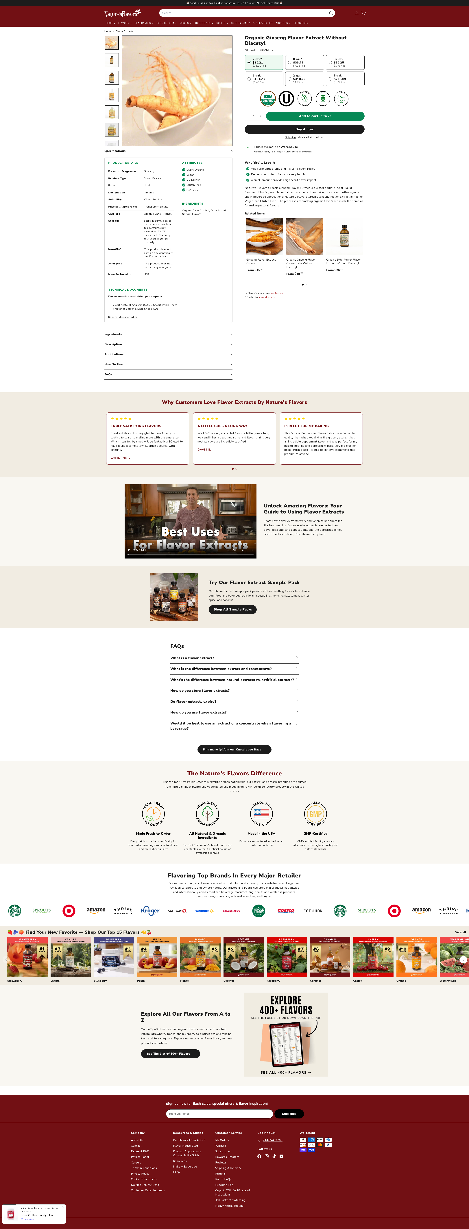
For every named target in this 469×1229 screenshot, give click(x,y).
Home (108, 31)
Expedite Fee (224, 1185)
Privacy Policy (140, 1174)
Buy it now (305, 129)
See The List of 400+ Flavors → (170, 1054)
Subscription (223, 1151)
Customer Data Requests (148, 1190)
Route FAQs (223, 1179)
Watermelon (448, 981)
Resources (301, 23)
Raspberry (273, 981)
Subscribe (289, 1113)
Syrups (184, 23)
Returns (220, 1174)
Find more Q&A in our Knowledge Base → (234, 750)
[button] (363, 13)
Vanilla (55, 981)
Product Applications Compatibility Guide (187, 1153)
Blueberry (100, 981)
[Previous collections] (6, 959)
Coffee (221, 23)
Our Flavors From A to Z (189, 1140)
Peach (141, 981)
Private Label (140, 1157)
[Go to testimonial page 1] (233, 469)
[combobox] (247, 13)
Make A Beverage (185, 1166)
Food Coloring (167, 23)
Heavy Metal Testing (229, 1206)
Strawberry (14, 981)
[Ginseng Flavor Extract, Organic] (264, 236)
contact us (277, 293)
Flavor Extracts (125, 31)
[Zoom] (177, 91)
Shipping (290, 137)
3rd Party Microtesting (230, 1200)
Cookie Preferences (144, 1179)
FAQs (108, 374)
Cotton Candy (240, 23)
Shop (109, 23)
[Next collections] (463, 959)
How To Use (113, 364)
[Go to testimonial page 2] (236, 469)
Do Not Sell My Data (145, 1185)
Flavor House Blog (185, 1146)
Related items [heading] (255, 214)
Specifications (115, 151)
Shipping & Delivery (228, 1168)
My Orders (222, 1140)
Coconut (229, 981)
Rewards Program (227, 1157)
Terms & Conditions (144, 1168)
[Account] (356, 13)
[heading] (122, 13)
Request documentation (123, 317)
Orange (401, 981)
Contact (136, 1146)
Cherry (357, 981)
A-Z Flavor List (263, 23)
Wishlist (220, 1146)
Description (113, 344)
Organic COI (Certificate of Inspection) (232, 1192)
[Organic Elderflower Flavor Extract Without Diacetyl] (344, 236)
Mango (184, 981)
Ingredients (203, 23)
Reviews (221, 1162)
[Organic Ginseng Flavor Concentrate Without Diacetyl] (304, 236)
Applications (114, 354)
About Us (282, 23)
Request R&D (140, 1151)
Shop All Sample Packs (233, 609)
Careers (136, 1162)
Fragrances (143, 23)
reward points (267, 297)
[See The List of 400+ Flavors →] (286, 1035)
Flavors (124, 23)
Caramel (315, 981)
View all (460, 932)
